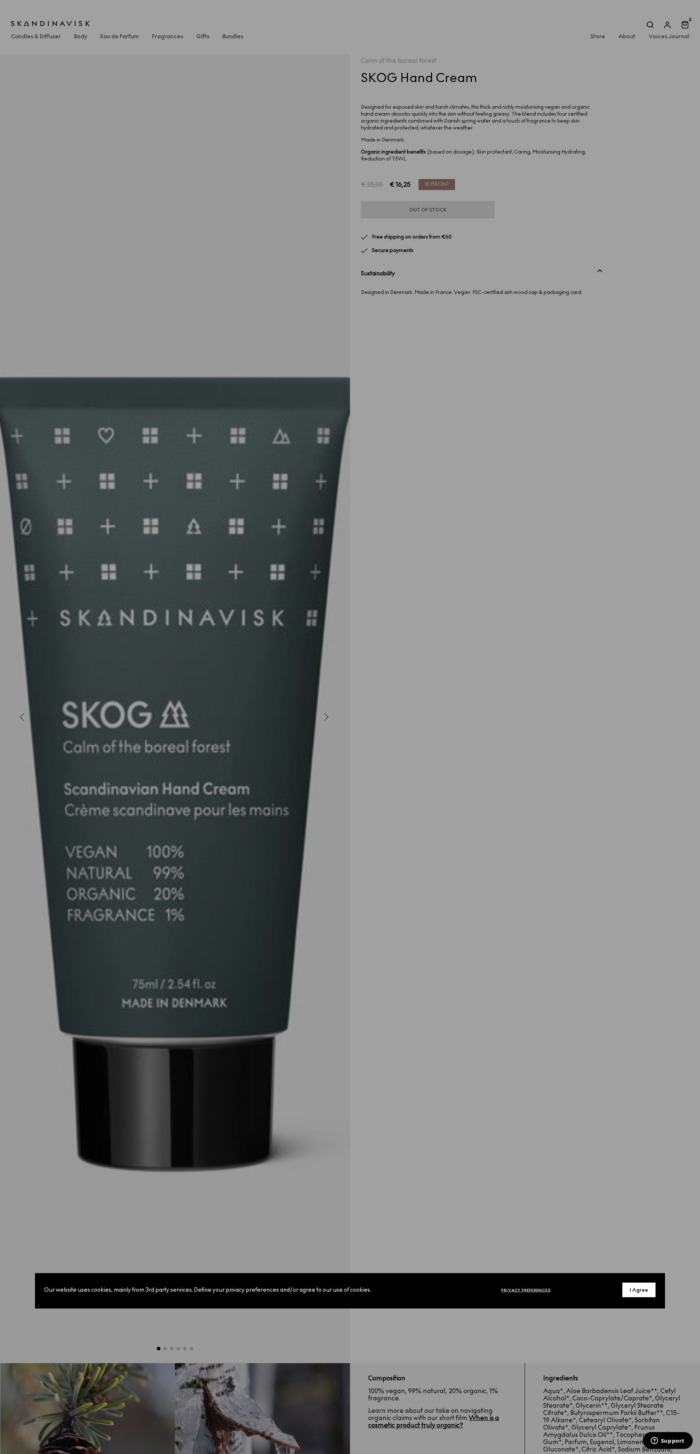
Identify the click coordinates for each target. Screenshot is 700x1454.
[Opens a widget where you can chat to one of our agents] (667, 1441)
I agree (639, 1290)
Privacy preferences (526, 1290)
